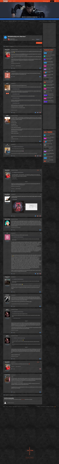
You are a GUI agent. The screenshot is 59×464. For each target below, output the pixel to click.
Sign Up (52, 1)
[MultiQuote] (11, 68)
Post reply (39, 42)
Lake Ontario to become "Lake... (49, 74)
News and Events (48, 56)
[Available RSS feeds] (55, 406)
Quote (14, 68)
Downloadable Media (49, 85)
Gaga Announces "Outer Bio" (48, 58)
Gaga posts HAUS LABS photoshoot (49, 54)
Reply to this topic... (11, 402)
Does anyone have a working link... (49, 84)
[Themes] (55, 1)
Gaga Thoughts (15, 39)
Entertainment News (49, 82)
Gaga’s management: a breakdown (49, 87)
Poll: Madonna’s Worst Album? (48, 61)
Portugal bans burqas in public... (49, 67)
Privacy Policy (28, 457)
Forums (10, 1)
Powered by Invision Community (30, 458)
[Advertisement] (22, 28)
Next (7, 46)
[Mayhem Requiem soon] (29, 10)
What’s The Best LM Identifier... (48, 51)
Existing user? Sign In (46, 1)
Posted (13, 49)
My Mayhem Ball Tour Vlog (48, 90)
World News (48, 69)
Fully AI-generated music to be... (49, 93)
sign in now (23, 399)
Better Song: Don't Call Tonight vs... (49, 64)
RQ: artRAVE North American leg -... (49, 153)
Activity (14, 1)
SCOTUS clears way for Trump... (48, 71)
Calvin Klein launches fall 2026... (49, 80)
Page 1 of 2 (11, 46)
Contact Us (31, 457)
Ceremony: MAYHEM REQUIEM (48, 97)
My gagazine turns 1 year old (48, 77)
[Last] (8, 46)
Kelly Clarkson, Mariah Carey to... (49, 100)
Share (33, 39)
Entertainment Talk (50, 62)
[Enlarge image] (26, 204)
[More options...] (41, 49)
